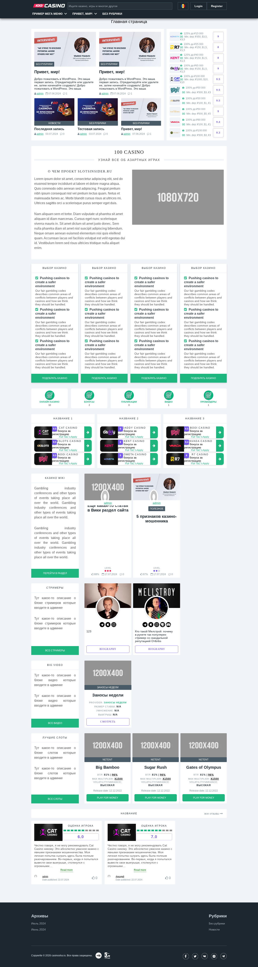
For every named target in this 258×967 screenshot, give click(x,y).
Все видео (55, 723)
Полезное (156, 508)
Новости (54, 123)
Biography (108, 649)
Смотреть (107, 721)
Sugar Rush (155, 767)
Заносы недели (108, 687)
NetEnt (107, 759)
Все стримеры (55, 650)
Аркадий (120, 876)
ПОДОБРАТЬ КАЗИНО (54, 378)
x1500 (118, 778)
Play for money (107, 797)
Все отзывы (212, 813)
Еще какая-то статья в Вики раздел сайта (107, 507)
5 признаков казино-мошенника (156, 518)
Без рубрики (112, 13)
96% (115, 774)
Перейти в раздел (55, 573)
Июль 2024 (38, 923)
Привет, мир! (82, 13)
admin (40, 93)
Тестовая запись (91, 129)
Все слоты (55, 799)
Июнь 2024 (38, 929)
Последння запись (49, 129)
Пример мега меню (47, 13)
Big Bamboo (107, 767)
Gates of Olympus (203, 767)
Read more (66, 870)
